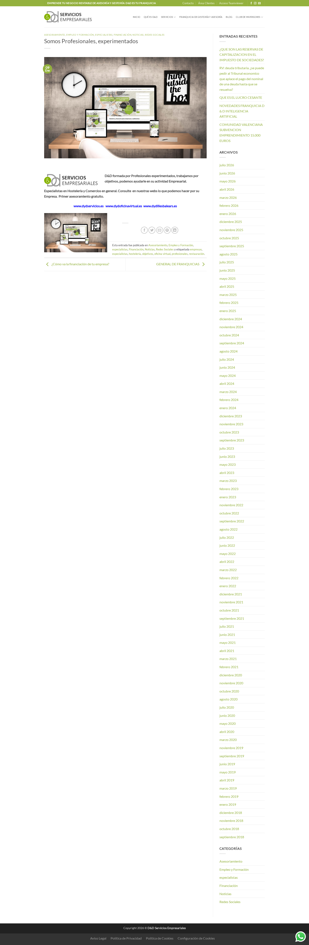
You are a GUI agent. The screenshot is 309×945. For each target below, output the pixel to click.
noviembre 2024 (231, 327)
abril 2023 (226, 473)
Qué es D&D (150, 17)
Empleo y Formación (80, 34)
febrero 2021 (228, 667)
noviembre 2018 (231, 821)
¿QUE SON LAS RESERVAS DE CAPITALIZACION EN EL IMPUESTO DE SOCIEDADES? (241, 54)
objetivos (147, 253)
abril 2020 (226, 732)
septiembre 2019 (231, 756)
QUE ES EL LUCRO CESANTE (240, 97)
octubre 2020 (229, 691)
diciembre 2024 (230, 319)
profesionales (180, 253)
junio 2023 (227, 456)
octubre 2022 (229, 513)
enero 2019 (227, 804)
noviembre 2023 (231, 424)
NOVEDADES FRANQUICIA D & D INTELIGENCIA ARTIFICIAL (241, 111)
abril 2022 (226, 562)
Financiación (123, 34)
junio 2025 (227, 270)
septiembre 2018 (231, 837)
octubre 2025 (229, 238)
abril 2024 (226, 383)
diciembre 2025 (230, 222)
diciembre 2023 (230, 416)
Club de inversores (248, 17)
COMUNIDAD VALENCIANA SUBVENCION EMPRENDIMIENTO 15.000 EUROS (241, 132)
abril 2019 (226, 780)
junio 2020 (227, 715)
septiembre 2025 (231, 246)
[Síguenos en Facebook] (251, 3)
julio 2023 (226, 448)
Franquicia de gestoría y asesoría (200, 17)
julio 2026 (226, 165)
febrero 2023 (228, 489)
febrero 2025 (228, 303)
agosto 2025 (228, 254)
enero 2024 (227, 408)
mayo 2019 (227, 772)
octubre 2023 (229, 432)
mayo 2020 (227, 723)
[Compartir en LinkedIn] (174, 230)
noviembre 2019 (231, 748)
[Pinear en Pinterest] (167, 230)
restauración (196, 253)
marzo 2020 (228, 740)
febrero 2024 (228, 400)
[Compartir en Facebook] (144, 230)
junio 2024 (227, 367)
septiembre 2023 (231, 440)
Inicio (136, 17)
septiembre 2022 (231, 521)
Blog (229, 17)
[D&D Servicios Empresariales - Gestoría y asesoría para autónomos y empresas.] (69, 16)
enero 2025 (227, 311)
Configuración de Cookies (196, 938)
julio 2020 (226, 707)
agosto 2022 (228, 529)
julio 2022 (226, 537)
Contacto (188, 3)
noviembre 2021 (231, 602)
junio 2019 (227, 764)
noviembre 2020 (231, 683)
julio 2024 (226, 359)
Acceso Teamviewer (231, 3)
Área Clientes (206, 3)
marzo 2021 (228, 659)
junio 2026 (227, 173)
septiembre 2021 (231, 618)
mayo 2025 (227, 278)
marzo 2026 (228, 197)
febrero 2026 (228, 205)
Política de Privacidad (126, 938)
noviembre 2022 (231, 505)
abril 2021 (226, 651)
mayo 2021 (227, 642)
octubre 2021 (229, 610)
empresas (196, 249)
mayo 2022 (227, 554)
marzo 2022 (228, 570)
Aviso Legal (98, 938)
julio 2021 (226, 626)
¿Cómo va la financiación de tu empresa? (80, 264)
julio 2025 (226, 262)
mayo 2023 (227, 464)
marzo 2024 (228, 392)
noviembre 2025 (231, 230)
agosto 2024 (228, 351)
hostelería (135, 253)
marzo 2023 (228, 481)
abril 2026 (226, 189)
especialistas (103, 34)
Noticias (138, 34)
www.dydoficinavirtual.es (124, 206)
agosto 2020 (228, 699)
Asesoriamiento (54, 34)
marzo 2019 (228, 788)
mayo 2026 (227, 181)
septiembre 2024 (231, 343)
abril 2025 (226, 286)
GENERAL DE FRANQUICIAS (178, 264)
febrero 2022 (228, 578)
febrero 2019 (228, 796)
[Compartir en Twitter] (151, 230)
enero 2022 (227, 586)
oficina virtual (162, 253)
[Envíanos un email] (259, 3)
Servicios (167, 17)
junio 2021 (227, 635)
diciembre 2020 (230, 675)
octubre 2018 (229, 829)
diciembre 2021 (230, 594)
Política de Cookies (159, 938)
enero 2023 (227, 497)
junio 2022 (227, 545)
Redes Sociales (155, 34)
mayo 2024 (227, 375)
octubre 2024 (229, 335)
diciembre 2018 (230, 813)
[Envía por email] (159, 230)
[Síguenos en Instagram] (255, 3)
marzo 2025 (228, 295)
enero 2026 (227, 214)
